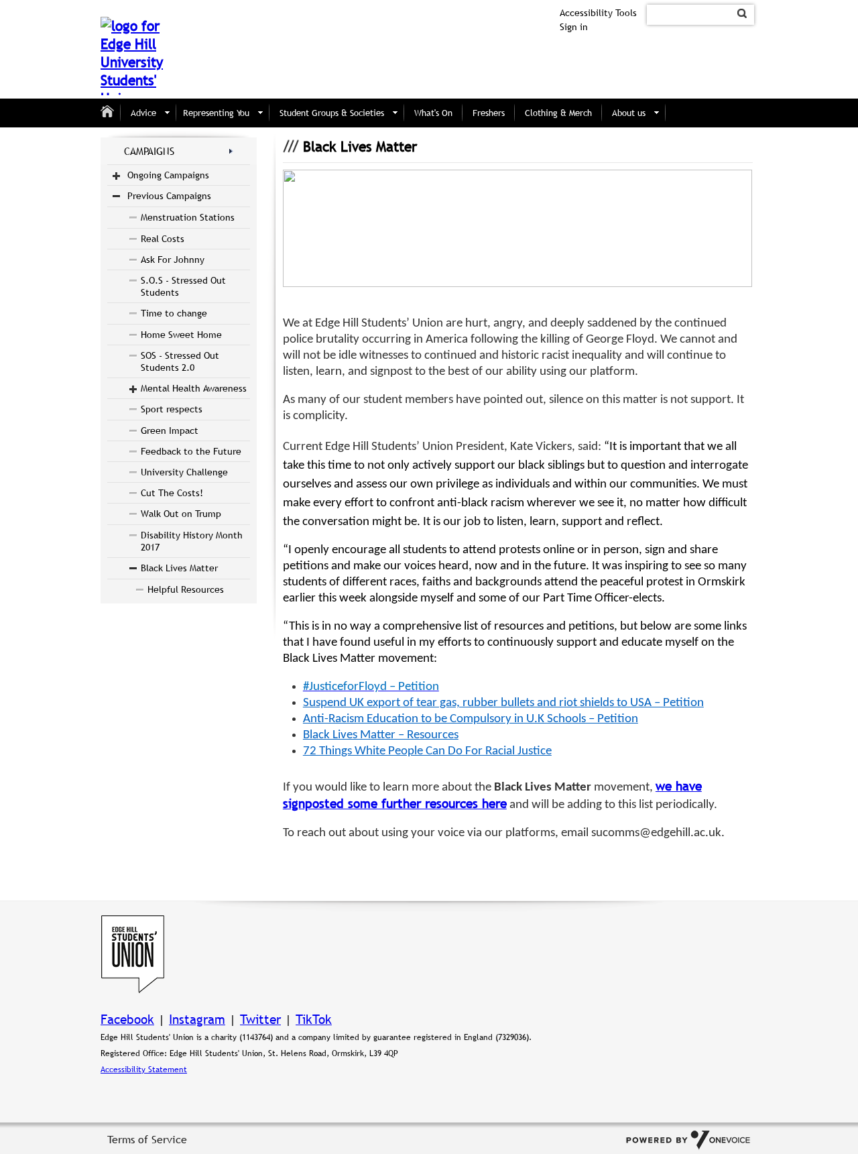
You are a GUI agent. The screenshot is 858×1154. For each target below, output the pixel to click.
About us (629, 113)
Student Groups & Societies (332, 113)
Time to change (174, 313)
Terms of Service (147, 1139)
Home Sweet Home (181, 335)
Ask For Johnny (172, 259)
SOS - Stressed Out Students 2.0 (180, 361)
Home (111, 113)
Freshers (489, 113)
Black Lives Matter (179, 568)
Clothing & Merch (558, 113)
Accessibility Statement (144, 1069)
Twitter (260, 1019)
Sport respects (171, 409)
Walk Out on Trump (181, 514)
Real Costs (162, 239)
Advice (143, 113)
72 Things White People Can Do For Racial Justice (427, 751)
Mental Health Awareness (194, 388)
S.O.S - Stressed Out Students (183, 286)
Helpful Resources (185, 589)
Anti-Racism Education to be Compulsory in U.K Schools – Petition (470, 719)
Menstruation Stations (188, 217)
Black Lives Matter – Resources (380, 735)
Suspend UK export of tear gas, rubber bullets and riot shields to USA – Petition (503, 703)
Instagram (197, 1019)
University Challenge (184, 472)
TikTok (314, 1019)
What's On (433, 113)
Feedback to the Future (191, 451)
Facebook (127, 1019)
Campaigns (149, 151)
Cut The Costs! (172, 493)
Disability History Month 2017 (192, 541)
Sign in (574, 27)
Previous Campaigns (169, 196)
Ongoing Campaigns (168, 175)
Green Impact (169, 430)
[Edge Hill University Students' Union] (133, 56)
